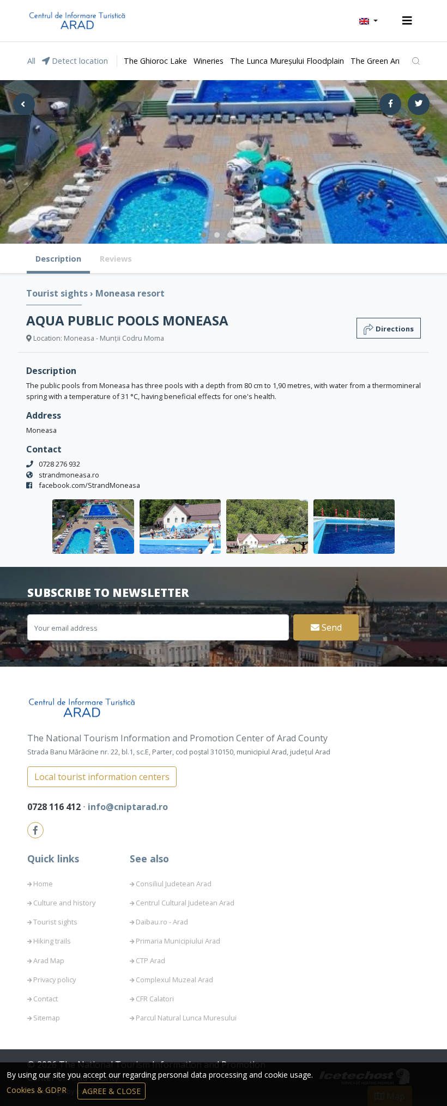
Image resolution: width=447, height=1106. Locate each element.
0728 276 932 (59, 464)
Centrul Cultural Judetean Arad (185, 903)
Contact (45, 999)
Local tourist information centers (102, 777)
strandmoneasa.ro (69, 475)
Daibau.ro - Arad (162, 922)
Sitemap (46, 1018)
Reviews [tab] (116, 258)
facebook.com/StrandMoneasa (89, 485)
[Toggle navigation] (407, 21)
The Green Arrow (381, 61)
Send (330, 627)
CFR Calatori (155, 999)
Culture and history (64, 903)
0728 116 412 (55, 807)
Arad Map (48, 960)
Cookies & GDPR (38, 1090)
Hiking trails (52, 941)
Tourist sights (58, 293)
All (31, 61)
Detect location (79, 61)
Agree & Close (111, 1091)
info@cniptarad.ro (128, 807)
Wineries (209, 61)
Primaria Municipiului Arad (178, 941)
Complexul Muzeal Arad (174, 979)
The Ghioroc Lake (155, 61)
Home (43, 884)
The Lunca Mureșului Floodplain (287, 61)
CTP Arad (150, 960)
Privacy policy (54, 979)
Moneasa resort (130, 293)
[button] (368, 20)
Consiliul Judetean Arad (174, 884)
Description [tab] (58, 258)
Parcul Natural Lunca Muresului (186, 1018)
